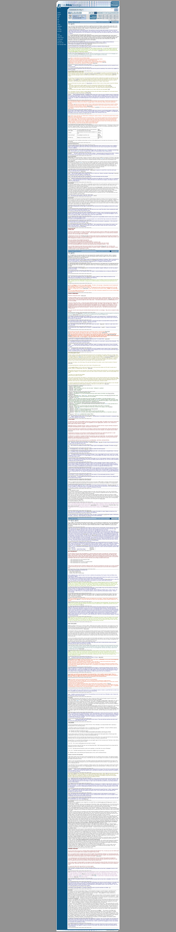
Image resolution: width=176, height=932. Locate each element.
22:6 (69, 206)
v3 (73, 354)
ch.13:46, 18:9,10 (105, 523)
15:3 (69, 642)
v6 (109, 85)
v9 (70, 88)
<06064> (78, 151)
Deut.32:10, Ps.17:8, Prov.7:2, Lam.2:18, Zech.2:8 (78, 257)
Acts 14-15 (116, 10)
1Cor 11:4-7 (115, 27)
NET (80, 15)
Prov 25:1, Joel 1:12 (112, 485)
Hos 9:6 (113, 348)
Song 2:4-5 (71, 397)
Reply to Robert (92, 249)
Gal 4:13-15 (81, 648)
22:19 (69, 150)
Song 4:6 (86, 448)
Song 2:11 (71, 405)
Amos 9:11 (92, 549)
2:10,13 (69, 344)
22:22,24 (70, 65)
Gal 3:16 (104, 62)
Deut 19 (96, 65)
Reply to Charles (92, 144)
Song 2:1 (71, 392)
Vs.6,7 (69, 115)
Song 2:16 (83, 295)
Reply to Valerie (90, 194)
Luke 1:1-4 (103, 802)
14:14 (69, 602)
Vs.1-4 (69, 57)
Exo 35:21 (92, 442)
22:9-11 (69, 94)
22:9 (69, 46)
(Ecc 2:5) (107, 46)
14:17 (69, 689)
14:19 (75, 773)
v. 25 (69, 30)
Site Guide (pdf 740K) (61, 44)
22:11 (87, 222)
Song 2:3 (71, 387)
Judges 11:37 (84, 267)
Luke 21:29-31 (93, 504)
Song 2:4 (71, 395)
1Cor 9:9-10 (70, 141)
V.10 (69, 48)
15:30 (69, 868)
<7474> (106, 403)
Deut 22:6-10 (89, 83)
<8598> (83, 485)
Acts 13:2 (99, 700)
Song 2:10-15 (75, 314)
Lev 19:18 (73, 69)
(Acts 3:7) (78, 528)
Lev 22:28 (70, 207)
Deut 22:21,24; (71, 143)
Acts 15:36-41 (89, 704)
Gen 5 (75, 836)
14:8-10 (69, 594)
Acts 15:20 (94, 535)
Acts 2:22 (86, 798)
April (58, 17)
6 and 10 (98, 72)
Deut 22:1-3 (80, 53)
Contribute (114, 251)
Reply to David (89, 315)
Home (58, 34)
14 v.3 (69, 522)
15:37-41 (70, 659)
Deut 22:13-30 (85, 235)
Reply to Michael (89, 64)
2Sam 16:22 (92, 170)
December (59, 31)
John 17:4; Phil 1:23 (112, 334)
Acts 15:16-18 (71, 801)
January (59, 12)
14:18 (69, 713)
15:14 (69, 589)
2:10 (69, 458)
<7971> (102, 158)
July (58, 22)
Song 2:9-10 (71, 403)
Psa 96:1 (110, 406)
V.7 (68, 60)
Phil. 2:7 (83, 873)
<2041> (77, 700)
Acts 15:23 (93, 539)
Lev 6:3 (95, 195)
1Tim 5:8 (110, 199)
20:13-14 (76, 80)
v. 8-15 (82, 28)
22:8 (69, 145)
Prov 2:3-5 (88, 92)
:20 (109, 887)
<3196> (80, 395)
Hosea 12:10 (95, 259)
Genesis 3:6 (112, 355)
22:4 (69, 209)
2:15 (69, 338)
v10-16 (77, 79)
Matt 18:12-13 (99, 130)
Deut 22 (116, 8)
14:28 (69, 650)
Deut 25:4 (114, 73)
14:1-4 (69, 606)
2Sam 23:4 (102, 324)
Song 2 (116, 9)
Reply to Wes (91, 768)
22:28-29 (70, 153)
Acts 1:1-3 (110, 802)
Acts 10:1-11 (101, 703)
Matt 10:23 (101, 657)
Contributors (59, 41)
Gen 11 (79, 836)
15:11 (69, 784)
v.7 (68, 35)
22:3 (69, 178)
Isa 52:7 (103, 327)
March (58, 16)
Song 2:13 (72, 409)
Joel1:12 (69, 256)
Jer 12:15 (92, 547)
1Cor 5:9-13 (76, 143)
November (59, 29)
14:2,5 (69, 587)
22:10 (69, 173)
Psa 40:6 (99, 844)
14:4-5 (69, 719)
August (58, 24)
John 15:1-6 (72, 396)
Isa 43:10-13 (70, 898)
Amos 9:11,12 (77, 807)
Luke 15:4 (90, 44)
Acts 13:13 (95, 705)
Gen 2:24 (110, 298)
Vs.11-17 (70, 335)
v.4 (68, 263)
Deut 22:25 (100, 187)
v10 (109, 89)
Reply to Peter (82, 29)
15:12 (69, 797)
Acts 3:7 (78, 599)
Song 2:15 (71, 389)
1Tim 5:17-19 (92, 73)
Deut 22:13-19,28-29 (72, 156)
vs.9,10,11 (97, 107)
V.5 (68, 59)
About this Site (60, 42)
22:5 (69, 110)
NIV (109, 15)
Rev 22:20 (107, 331)
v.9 (68, 259)
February (59, 14)
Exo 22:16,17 (110, 191)
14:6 (69, 657)
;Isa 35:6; (92, 402)
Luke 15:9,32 (99, 135)
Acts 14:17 (70, 889)
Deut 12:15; (84, 402)
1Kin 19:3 (101, 442)
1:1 (86, 416)
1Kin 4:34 (70, 363)
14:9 (69, 598)
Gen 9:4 (109, 683)
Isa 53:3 (70, 179)
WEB (84, 15)
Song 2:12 (71, 406)
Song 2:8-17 (80, 313)
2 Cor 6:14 (100, 50)
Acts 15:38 (70, 697)
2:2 (68, 341)
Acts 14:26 (105, 700)
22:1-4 (69, 68)
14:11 (69, 871)
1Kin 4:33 (90, 368)
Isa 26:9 (105, 514)
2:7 (68, 445)
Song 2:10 (71, 388)
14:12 (69, 694)
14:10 (69, 527)
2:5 (68, 416)
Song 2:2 (71, 386)
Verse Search (60, 39)
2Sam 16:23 (83, 171)
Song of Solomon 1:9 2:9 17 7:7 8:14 (87, 260)
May (58, 19)
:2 (68, 271)
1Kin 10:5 (107, 383)
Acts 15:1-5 (106, 707)
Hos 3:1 (90, 416)
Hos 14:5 (86, 349)
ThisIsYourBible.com (115, 20)
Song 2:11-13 (105, 506)
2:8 (68, 267)
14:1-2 (69, 569)
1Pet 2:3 (73, 394)
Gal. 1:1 (82, 604)
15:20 (69, 679)
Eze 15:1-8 (109, 395)
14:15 (69, 542)
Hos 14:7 (85, 321)
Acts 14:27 (111, 700)
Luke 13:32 (107, 338)
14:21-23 (70, 769)
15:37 (69, 617)
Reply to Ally (89, 510)
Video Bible (59, 35)
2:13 (69, 276)
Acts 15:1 (85, 534)
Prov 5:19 (102, 402)
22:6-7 (69, 176)
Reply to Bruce (88, 484)
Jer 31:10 (76, 898)
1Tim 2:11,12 (89, 106)
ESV (105, 15)
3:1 (68, 514)
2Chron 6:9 (104, 332)
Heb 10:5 (80, 844)
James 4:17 (82, 225)
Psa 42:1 (88, 402)
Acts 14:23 (86, 628)
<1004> (86, 395)
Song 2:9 (71, 402)
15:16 (69, 545)
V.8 (68, 61)
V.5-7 (69, 279)
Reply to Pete (88, 142)
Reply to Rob (89, 93)
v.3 (68, 255)
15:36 (69, 789)
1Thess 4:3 (103, 246)
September (59, 26)
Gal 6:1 (99, 132)
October (59, 28)
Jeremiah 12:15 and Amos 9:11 (82, 545)
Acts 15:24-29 (114, 707)
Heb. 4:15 (76, 876)
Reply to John (89, 52)
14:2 (69, 918)
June (58, 21)
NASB (117, 15)
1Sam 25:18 (85, 288)
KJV (113, 15)
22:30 (69, 170)
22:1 (69, 41)
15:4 (69, 882)
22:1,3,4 (69, 216)
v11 (111, 86)
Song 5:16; (110, 393)
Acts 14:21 (108, 579)
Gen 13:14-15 (94, 408)
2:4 (68, 316)
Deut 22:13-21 (71, 197)
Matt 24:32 (89, 276)
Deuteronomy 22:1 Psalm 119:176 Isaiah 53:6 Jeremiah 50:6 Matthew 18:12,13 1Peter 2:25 (86, 42)
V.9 (68, 62)
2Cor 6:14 (95, 63)
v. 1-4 (69, 125)
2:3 (68, 320)
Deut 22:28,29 (71, 182)
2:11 (69, 324)
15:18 (69, 613)
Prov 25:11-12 (108, 356)
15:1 (107, 773)
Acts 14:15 (94, 874)
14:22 (69, 667)
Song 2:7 (71, 398)
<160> (78, 397)
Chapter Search (60, 37)
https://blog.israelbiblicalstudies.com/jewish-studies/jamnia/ (88, 839)
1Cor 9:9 (86, 73)
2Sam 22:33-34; (97, 402)
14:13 (69, 674)
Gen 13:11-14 (88, 765)
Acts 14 (72, 702)
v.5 (74, 104)
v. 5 (69, 26)
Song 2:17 (72, 414)
